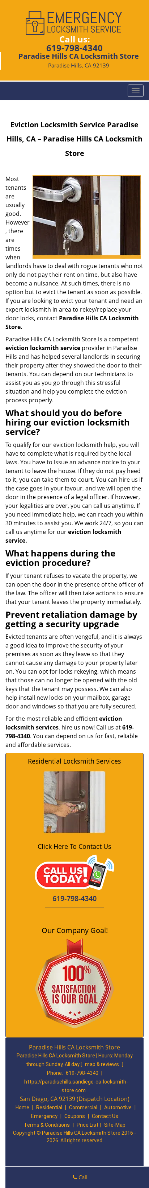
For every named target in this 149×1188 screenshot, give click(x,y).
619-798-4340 (74, 48)
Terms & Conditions (47, 1125)
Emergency (44, 1116)
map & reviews (102, 1064)
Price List (87, 1125)
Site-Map (114, 1125)
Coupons (74, 1116)
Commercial (83, 1107)
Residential (49, 1107)
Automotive (118, 1107)
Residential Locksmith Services (74, 761)
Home (22, 1107)
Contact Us (105, 1116)
